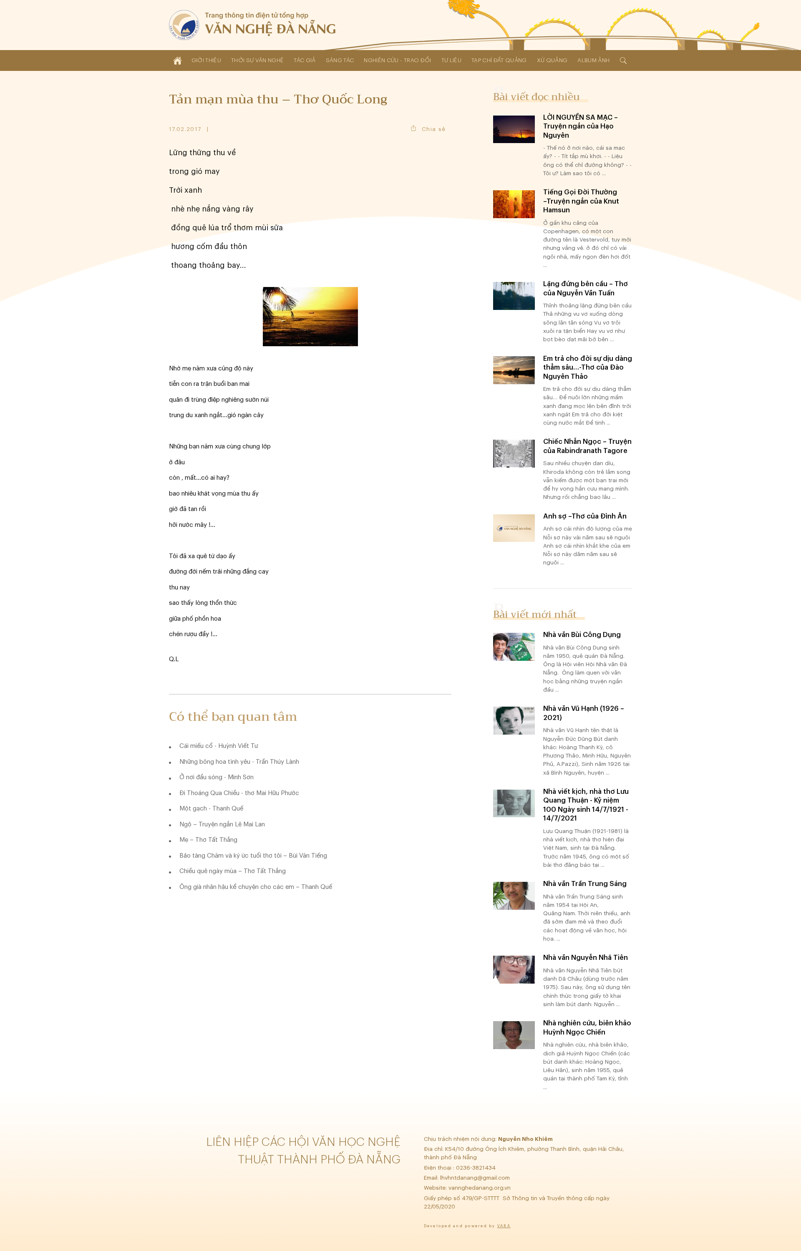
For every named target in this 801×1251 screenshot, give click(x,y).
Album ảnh (593, 60)
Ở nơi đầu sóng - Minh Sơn (216, 777)
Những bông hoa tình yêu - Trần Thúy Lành (239, 762)
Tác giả (304, 60)
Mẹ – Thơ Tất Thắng (208, 840)
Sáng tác (340, 60)
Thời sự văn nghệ (257, 60)
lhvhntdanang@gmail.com (475, 1178)
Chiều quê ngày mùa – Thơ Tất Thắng (232, 871)
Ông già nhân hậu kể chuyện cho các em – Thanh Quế (255, 887)
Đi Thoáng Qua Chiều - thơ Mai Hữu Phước (239, 793)
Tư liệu (451, 60)
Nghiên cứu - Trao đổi (397, 60)
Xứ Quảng (552, 60)
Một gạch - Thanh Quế (211, 808)
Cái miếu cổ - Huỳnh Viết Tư (218, 746)
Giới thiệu (206, 60)
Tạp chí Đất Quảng (499, 60)
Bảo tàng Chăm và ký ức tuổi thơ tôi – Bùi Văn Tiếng (253, 856)
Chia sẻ (434, 129)
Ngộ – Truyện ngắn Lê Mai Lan (222, 824)
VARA (504, 1226)
